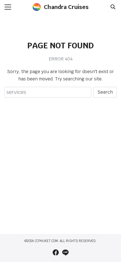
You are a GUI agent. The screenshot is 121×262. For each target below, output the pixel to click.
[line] (65, 252)
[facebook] (55, 252)
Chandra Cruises (66, 7)
